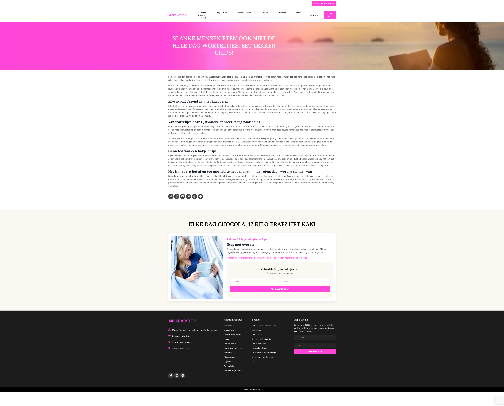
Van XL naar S (257, 334)
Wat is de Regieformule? (233, 370)
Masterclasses (244, 12)
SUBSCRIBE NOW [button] (314, 351)
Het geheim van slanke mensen (264, 325)
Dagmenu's (228, 361)
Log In (330, 15)
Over (298, 12)
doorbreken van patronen (217, 156)
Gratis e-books (230, 343)
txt (253, 361)
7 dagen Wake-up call (232, 334)
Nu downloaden (280, 288)
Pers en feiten (229, 366)
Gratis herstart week (202, 15)
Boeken (265, 12)
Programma (221, 12)
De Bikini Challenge (259, 348)
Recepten (228, 352)
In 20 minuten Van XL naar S (262, 357)
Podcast (282, 12)
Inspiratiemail (229, 325)
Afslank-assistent (230, 357)
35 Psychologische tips (233, 348)
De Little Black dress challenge (264, 352)
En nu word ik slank (259, 343)
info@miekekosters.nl (180, 348)
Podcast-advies (230, 330)
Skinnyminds (256, 330)
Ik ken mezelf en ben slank (262, 339)
